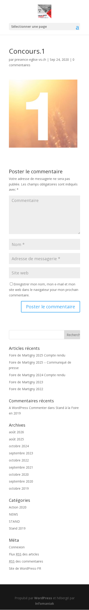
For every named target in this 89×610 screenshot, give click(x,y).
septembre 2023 (21, 453)
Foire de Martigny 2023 (26, 382)
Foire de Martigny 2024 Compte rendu (37, 375)
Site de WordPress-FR (25, 568)
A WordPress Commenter (28, 408)
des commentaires (26, 561)
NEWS (13, 514)
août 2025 (16, 439)
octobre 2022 (19, 460)
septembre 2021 (21, 467)
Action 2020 (17, 507)
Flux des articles (24, 554)
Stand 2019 (17, 528)
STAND (14, 521)
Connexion (17, 547)
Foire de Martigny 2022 (26, 389)
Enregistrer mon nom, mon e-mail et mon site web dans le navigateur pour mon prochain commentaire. (43, 289)
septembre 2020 (21, 481)
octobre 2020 (19, 474)
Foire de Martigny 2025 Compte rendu (37, 355)
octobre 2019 (19, 488)
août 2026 (16, 432)
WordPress (43, 598)
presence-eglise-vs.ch (30, 59)
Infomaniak (44, 603)
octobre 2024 (19, 446)
